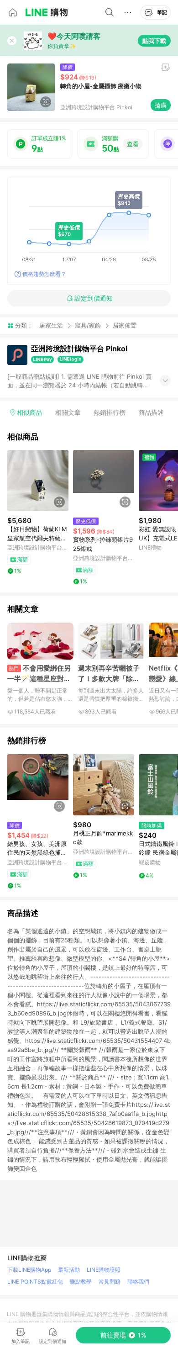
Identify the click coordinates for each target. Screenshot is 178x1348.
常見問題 (109, 1281)
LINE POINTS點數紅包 (35, 1281)
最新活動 (69, 1269)
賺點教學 (81, 1281)
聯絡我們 (138, 1281)
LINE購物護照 (103, 1269)
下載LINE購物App (29, 1269)
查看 (133, 144)
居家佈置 (124, 325)
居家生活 (51, 325)
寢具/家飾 (88, 325)
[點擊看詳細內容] (37, 480)
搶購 (161, 105)
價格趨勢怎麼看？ (44, 273)
